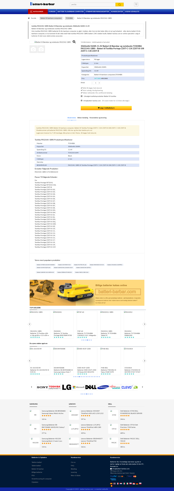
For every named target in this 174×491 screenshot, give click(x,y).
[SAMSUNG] (103, 387)
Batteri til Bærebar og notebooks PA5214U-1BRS (94, 18)
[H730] (113, 415)
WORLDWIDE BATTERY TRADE (123, 473)
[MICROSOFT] (79, 387)
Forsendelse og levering (98, 118)
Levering (74, 472)
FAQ (72, 465)
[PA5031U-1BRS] (110, 320)
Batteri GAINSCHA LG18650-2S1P (63, 267)
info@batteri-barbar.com (92, 101)
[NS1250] (34, 443)
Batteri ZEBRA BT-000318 (65, 272)
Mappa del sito (117, 471)
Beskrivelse (72, 118)
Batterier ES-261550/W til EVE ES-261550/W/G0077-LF (39, 371)
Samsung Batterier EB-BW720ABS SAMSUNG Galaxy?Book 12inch (53, 427)
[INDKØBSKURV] (136, 4)
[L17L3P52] (74, 429)
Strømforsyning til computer (42, 479)
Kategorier (38, 11)
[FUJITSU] (115, 387)
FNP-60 (80, 331)
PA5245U (128, 331)
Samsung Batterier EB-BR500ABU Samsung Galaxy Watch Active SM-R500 (54, 413)
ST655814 (128, 368)
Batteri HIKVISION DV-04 (97, 264)
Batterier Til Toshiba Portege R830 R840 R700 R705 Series (63, 334)
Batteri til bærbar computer (71, 11)
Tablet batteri (36, 465)
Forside (52, 11)
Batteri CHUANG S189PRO (115, 264)
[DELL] (91, 387)
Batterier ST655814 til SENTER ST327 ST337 (132, 371)
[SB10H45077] (74, 443)
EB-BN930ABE (59, 368)
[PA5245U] (134, 320)
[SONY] (42, 387)
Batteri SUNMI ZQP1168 (43, 267)
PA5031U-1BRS (106, 331)
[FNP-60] (87, 320)
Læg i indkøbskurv (107, 108)
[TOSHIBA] (55, 387)
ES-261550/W (35, 368)
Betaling (74, 469)
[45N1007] (74, 415)
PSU (33, 475)
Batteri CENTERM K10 (64, 264)
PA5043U (57, 331)
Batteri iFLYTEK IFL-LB (80, 264)
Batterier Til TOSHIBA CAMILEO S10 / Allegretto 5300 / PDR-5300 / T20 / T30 (86, 334)
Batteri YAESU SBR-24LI (81, 272)
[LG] (67, 387)
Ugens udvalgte (132, 11)
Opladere (35, 482)
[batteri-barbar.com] (42, 4)
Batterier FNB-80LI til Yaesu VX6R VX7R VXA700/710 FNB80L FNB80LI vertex (109, 371)
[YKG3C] (113, 443)
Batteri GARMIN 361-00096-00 (45, 272)
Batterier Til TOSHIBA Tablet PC (108, 334)
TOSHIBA (69, 18)
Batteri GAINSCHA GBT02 (83, 267)
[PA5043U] (63, 320)
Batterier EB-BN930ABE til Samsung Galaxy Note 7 (63, 371)
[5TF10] (113, 429)
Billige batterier (37, 472)
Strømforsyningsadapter (97, 11)
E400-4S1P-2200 (83, 368)
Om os (73, 462)
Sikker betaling (82, 118)
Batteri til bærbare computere (51, 18)
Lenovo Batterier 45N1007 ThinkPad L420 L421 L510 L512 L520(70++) (92, 413)
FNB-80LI (104, 368)
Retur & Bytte (75, 475)
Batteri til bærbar (38, 469)
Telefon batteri (37, 462)
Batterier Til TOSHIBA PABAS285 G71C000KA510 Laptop (133, 334)
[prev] (29, 324)
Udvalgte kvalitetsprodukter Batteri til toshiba (100, 96)
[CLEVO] (127, 387)
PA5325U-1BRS (36, 331)
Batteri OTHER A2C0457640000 (46, 264)
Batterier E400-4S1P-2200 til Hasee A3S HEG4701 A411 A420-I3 (86, 371)
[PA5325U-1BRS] (40, 320)
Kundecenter (117, 11)
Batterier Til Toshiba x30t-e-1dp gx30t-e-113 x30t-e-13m (39, 334)
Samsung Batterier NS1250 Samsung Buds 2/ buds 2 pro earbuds (52, 441)
